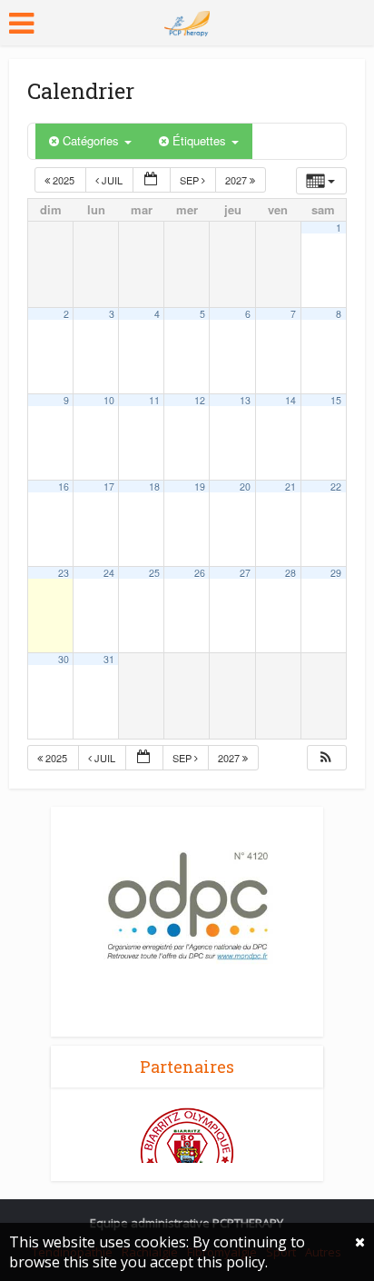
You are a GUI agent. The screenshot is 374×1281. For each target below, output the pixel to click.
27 (245, 573)
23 (63, 573)
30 (63, 659)
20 (245, 486)
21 (290, 486)
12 (199, 400)
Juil (112, 180)
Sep (191, 180)
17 (108, 486)
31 (108, 659)
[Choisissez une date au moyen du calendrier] (152, 180)
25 (154, 573)
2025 (63, 180)
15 (335, 400)
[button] (326, 758)
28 (290, 573)
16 (63, 486)
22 (335, 486)
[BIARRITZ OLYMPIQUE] (187, 1153)
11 (154, 400)
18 (154, 486)
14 (290, 400)
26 (199, 573)
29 (335, 573)
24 (108, 573)
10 (108, 400)
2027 (237, 180)
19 (199, 486)
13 (245, 400)
